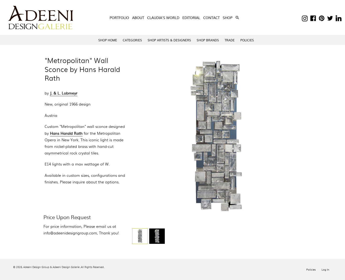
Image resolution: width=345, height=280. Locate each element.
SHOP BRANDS (208, 40)
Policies (311, 269)
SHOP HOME (107, 40)
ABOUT (138, 17)
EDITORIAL (191, 17)
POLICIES (247, 40)
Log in (325, 269)
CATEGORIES (132, 40)
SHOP (228, 17)
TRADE (230, 40)
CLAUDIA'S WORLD (163, 17)
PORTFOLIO (119, 17)
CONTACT (211, 17)
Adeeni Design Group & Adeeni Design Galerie (51, 267)
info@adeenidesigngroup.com (70, 233)
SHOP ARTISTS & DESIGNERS (169, 40)
